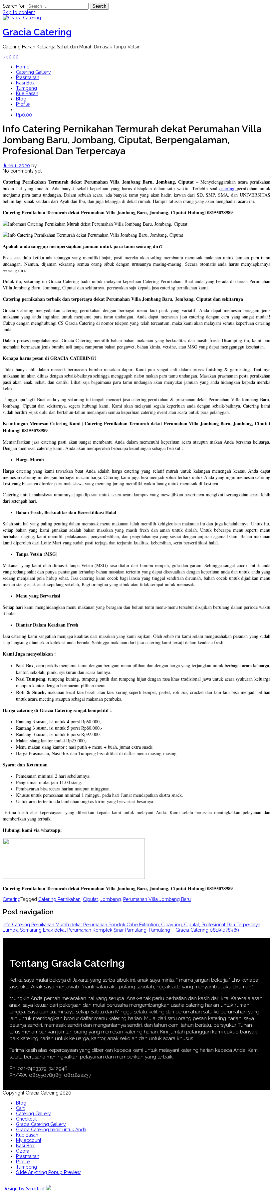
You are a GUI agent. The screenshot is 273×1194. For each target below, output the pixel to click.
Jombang (110, 899)
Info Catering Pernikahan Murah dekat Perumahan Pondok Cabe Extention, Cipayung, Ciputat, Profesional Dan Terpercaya (131, 924)
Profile (23, 104)
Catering (11, 899)
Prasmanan (27, 77)
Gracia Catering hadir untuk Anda (51, 1129)
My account (28, 1140)
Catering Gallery (33, 72)
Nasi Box (25, 82)
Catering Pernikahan (59, 899)
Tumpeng (26, 88)
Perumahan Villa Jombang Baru (157, 899)
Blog (21, 98)
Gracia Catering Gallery (41, 1124)
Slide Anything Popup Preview (48, 1172)
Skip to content (19, 12)
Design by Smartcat (24, 1188)
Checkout (26, 1119)
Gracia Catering (37, 32)
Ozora (22, 1151)
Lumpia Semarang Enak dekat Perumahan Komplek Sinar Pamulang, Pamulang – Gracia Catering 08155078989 (121, 930)
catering (228, 188)
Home (22, 66)
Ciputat (90, 899)
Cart (20, 1108)
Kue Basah (27, 93)
